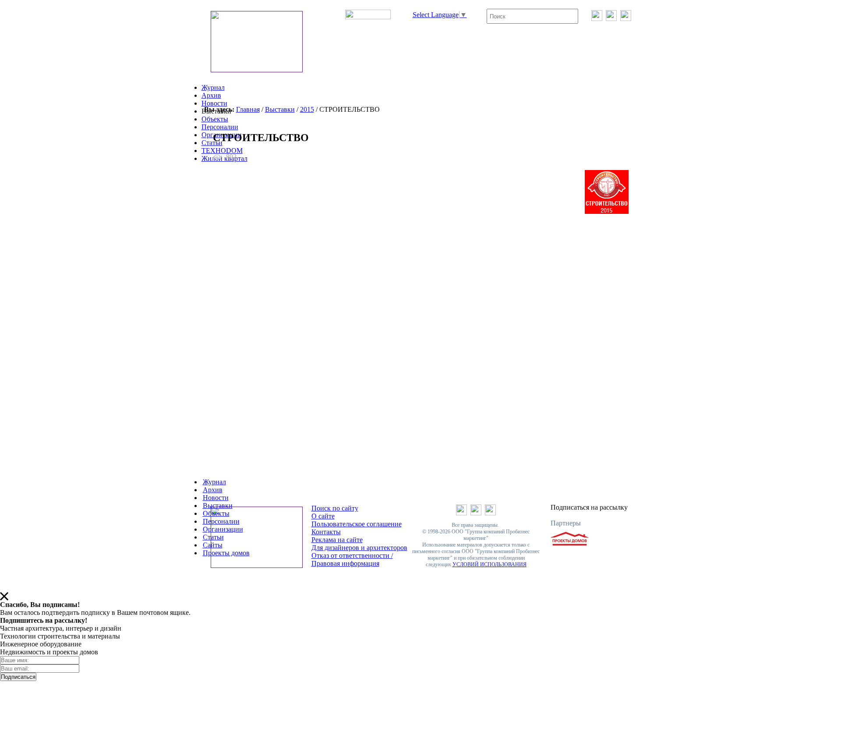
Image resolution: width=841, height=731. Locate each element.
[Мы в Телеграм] (611, 18)
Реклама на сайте (337, 539)
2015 (307, 109)
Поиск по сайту (334, 508)
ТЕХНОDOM (222, 150)
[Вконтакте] (596, 18)
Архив (211, 95)
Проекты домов (226, 553)
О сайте (323, 516)
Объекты (214, 119)
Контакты (326, 532)
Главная (248, 109)
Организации (223, 529)
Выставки (280, 109)
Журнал (213, 87)
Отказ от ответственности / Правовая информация (352, 559)
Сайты (213, 545)
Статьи (212, 142)
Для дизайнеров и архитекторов (359, 547)
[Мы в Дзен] (625, 18)
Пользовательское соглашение (356, 524)
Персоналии (219, 127)
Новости (214, 103)
